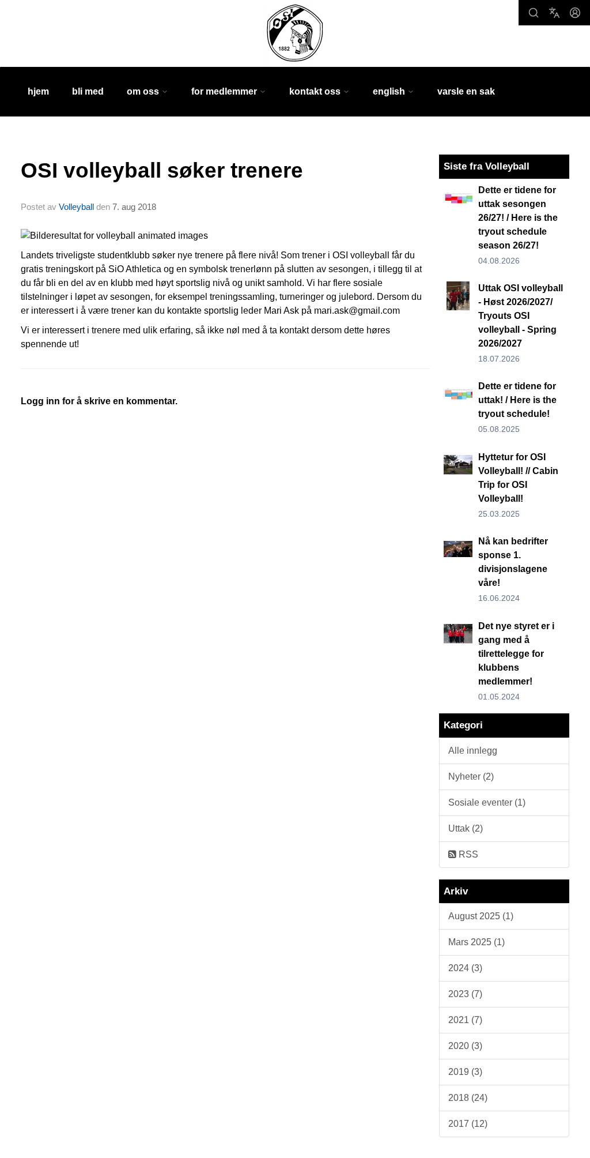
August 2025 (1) (480, 916)
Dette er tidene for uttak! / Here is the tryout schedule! (517, 400)
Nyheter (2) (471, 776)
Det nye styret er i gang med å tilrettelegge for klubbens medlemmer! (516, 653)
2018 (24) (467, 1098)
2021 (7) (465, 1020)
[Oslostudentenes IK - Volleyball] (294, 33)
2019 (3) (465, 1072)
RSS (467, 854)
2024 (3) (465, 968)
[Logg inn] (575, 12)
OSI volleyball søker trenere (162, 170)
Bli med (88, 91)
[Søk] (533, 12)
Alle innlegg (472, 750)
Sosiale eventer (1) (486, 802)
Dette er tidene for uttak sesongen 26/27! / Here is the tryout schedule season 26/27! (518, 217)
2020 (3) (465, 1046)
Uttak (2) (465, 828)
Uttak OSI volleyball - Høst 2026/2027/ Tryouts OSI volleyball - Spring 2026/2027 (520, 315)
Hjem (38, 91)
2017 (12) (467, 1124)
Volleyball (76, 207)
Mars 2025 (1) (476, 942)
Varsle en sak (466, 91)
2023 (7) (465, 994)
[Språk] (554, 12)
